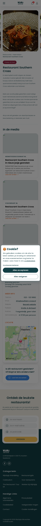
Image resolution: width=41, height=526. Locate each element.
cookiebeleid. (29, 261)
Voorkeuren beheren (11, 265)
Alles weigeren (20, 276)
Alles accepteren (20, 270)
